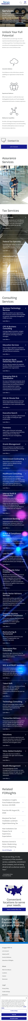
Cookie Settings (6, 991)
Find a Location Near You (14, 909)
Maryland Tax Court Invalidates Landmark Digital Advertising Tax (10, 820)
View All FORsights (7, 850)
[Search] (20, 2)
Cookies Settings (14, 1010)
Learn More (6, 181)
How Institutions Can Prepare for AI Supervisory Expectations (9, 832)
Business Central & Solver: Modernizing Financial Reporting (9, 844)
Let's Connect (5, 951)
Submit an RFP (5, 954)
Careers (4, 976)
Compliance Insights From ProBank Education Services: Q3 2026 (11, 802)
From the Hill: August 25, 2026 (11, 811)
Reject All (14, 1014)
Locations (4, 973)
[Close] (26, 998)
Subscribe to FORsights (7, 960)
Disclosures (5, 994)
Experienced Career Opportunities (14, 938)
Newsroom (4, 979)
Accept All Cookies (14, 1018)
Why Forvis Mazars (6, 969)
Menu (25, 3)
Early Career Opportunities (14, 933)
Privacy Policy (5, 988)
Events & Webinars (6, 957)
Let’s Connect (14, 147)
